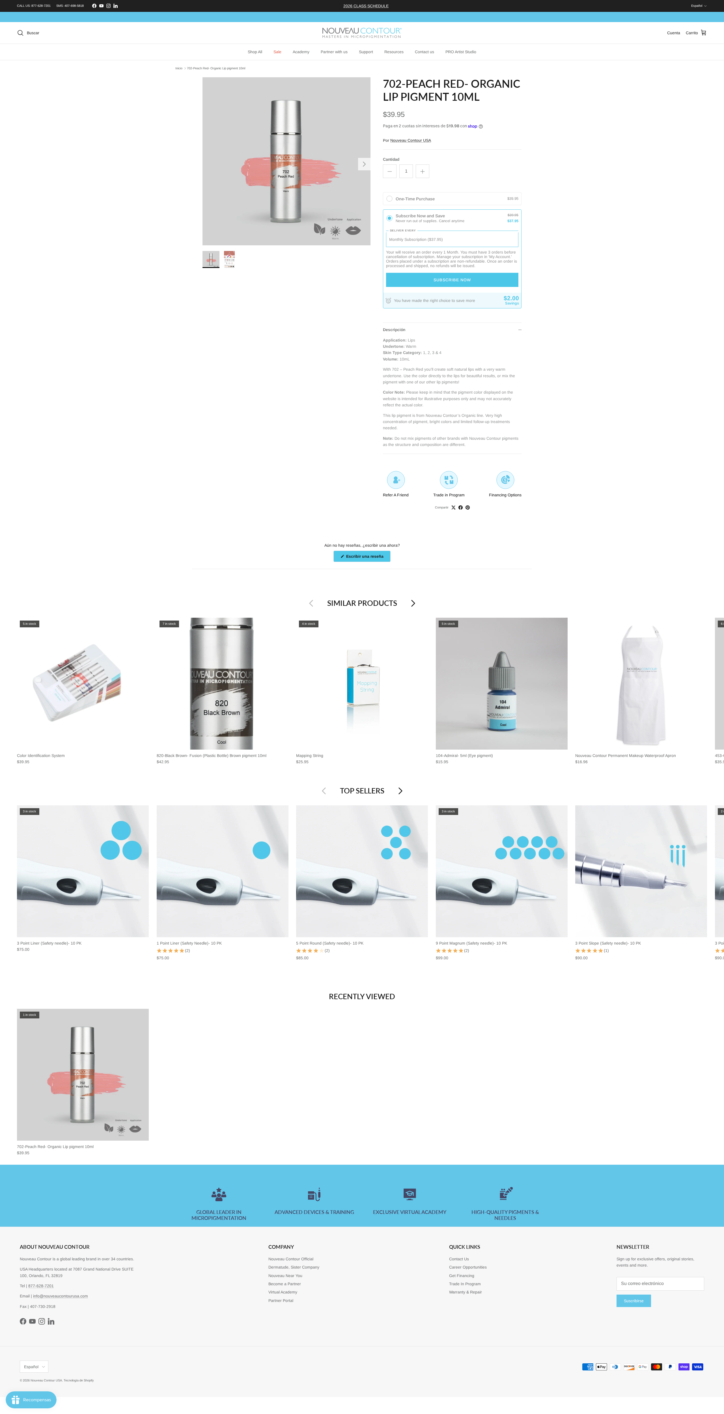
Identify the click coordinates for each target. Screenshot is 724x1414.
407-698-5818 (74, 5)
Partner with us (334, 52)
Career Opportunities (468, 1267)
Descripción (394, 329)
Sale (277, 52)
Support (366, 52)
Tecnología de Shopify (79, 1380)
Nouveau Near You (285, 1275)
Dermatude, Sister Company (293, 1267)
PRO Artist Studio (460, 52)
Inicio (178, 68)
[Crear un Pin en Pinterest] (468, 507)
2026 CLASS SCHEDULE (366, 6)
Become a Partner (284, 1284)
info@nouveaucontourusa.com (60, 1296)
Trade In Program (465, 1284)
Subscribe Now (452, 280)
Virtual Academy (282, 1292)
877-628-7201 (41, 5)
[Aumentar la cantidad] (422, 171)
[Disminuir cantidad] (390, 171)
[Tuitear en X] (453, 507)
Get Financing (461, 1275)
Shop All (255, 52)
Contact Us (459, 1259)
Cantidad (391, 159)
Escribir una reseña (368, 558)
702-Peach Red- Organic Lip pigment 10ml (216, 68)
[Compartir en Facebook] (460, 507)
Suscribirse (634, 1301)
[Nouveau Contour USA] (362, 33)
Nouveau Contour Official (290, 1259)
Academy (301, 52)
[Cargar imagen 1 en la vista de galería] (286, 161)
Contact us (424, 52)
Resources (394, 52)
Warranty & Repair (465, 1292)
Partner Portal (280, 1300)
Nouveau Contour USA (410, 140)
